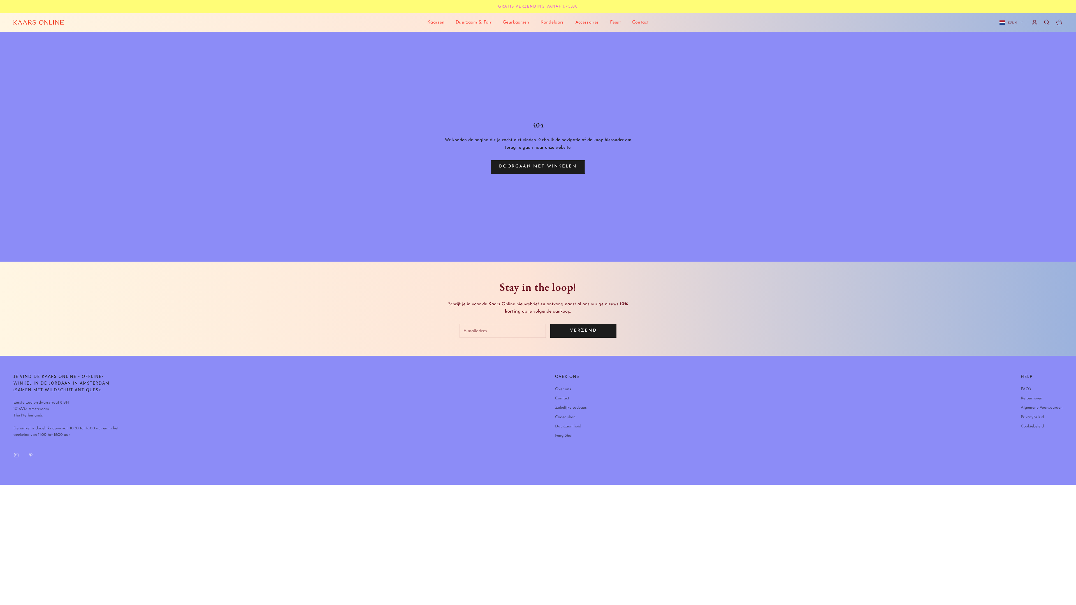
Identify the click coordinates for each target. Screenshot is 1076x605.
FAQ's (1026, 389)
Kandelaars (552, 22)
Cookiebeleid (1032, 426)
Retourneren (1031, 398)
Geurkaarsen (516, 22)
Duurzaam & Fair (473, 22)
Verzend (583, 331)
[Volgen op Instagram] (16, 455)
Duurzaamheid (568, 426)
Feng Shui (563, 436)
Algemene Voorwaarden (1042, 408)
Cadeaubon (565, 417)
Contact (640, 22)
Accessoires (587, 22)
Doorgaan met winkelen (538, 166)
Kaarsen (435, 22)
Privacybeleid (1032, 417)
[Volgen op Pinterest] (31, 455)
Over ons (563, 389)
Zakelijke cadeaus (571, 408)
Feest (615, 22)
